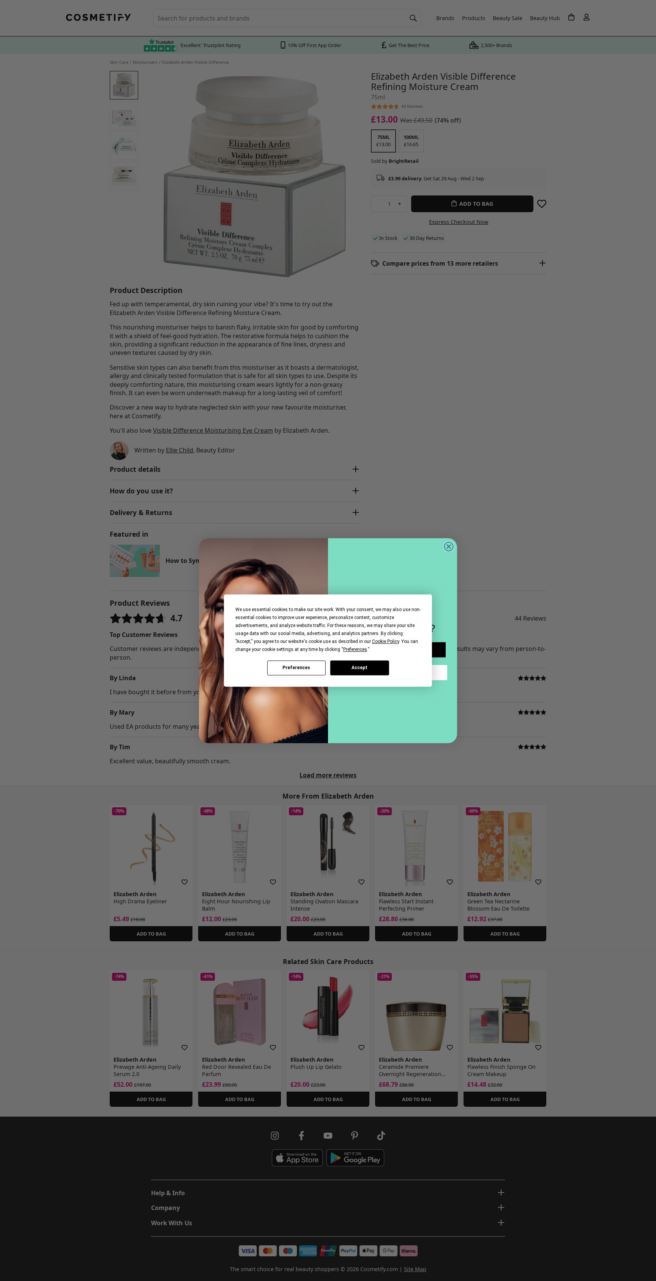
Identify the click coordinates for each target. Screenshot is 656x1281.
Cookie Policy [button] (385, 641)
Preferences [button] (355, 649)
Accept (359, 667)
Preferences (296, 667)
